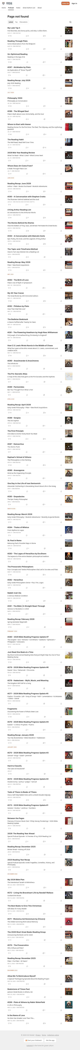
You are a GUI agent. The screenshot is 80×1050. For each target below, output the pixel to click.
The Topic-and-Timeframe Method (23, 249)
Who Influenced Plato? (16, 948)
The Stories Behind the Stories (21, 223)
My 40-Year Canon (16, 293)
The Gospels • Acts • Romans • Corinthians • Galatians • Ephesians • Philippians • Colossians (32, 641)
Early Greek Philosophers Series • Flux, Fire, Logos (25, 583)
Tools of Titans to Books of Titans (22, 792)
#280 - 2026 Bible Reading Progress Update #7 (28, 637)
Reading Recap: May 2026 (19, 262)
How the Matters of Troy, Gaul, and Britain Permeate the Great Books (32, 226)
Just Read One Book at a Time (20, 652)
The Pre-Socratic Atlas (17, 374)
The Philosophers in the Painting (19, 460)
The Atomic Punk (14, 447)
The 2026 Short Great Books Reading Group (27, 932)
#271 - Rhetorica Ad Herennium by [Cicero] (26, 919)
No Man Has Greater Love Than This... (21, 1018)
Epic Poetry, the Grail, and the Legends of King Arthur (27, 239)
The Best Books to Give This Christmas (25, 906)
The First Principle (16, 431)
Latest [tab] (11, 22)
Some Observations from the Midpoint (21, 44)
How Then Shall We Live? (16, 309)
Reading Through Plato (18, 41)
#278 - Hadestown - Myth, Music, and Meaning (28, 680)
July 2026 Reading (14, 83)
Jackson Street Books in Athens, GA (20, 992)
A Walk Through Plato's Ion (17, 168)
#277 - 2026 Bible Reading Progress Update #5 (28, 694)
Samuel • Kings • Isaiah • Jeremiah (20, 755)
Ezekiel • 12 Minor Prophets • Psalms (21, 725)
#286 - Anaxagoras (16, 470)
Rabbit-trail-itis (14, 593)
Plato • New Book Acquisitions (18, 265)
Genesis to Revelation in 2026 (18, 609)
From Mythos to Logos (16, 530)
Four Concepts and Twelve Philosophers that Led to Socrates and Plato (33, 569)
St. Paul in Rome (14, 540)
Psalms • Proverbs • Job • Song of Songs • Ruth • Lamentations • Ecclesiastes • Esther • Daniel (35, 697)
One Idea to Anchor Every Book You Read (22, 434)
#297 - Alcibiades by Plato (19, 67)
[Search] (70, 22)
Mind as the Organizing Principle (19, 473)
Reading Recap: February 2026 (21, 619)
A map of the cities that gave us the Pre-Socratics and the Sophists (31, 377)
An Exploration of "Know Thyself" (19, 70)
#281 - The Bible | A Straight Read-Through (26, 606)
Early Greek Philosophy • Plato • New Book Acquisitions (27, 407)
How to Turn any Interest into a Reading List (23, 252)
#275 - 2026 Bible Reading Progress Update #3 (28, 753)
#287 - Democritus (16, 444)
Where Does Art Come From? (20, 166)
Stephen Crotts (29, 202)
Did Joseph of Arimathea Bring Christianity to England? (27, 335)
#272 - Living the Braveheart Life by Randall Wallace (30, 893)
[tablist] (18, 22)
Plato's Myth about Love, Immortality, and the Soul (26, 114)
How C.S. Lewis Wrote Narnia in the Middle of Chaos (30, 345)
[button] (3, 7)
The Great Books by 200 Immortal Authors (23, 296)
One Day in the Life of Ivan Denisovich (24, 483)
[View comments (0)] (27, 62)
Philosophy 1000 (15, 98)
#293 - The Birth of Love (18, 280)
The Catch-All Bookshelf (16, 769)
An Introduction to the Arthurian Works (22, 212)
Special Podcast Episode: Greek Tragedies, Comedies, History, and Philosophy (31, 863)
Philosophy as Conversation (17, 101)
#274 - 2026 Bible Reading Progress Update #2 (28, 779)
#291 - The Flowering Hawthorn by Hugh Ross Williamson (33, 332)
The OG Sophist (13, 420)
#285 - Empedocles (16, 496)
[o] (68, 30)
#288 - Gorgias (14, 418)
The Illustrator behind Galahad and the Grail (23, 199)
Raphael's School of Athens (19, 457)
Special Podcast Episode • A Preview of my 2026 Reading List (29, 836)
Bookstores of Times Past (19, 989)
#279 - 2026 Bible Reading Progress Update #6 (28, 667)
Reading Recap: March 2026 (20, 514)
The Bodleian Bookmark (18, 319)
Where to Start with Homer (19, 124)
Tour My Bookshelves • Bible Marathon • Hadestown (26, 738)
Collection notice (53, 1035)
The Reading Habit (16, 140)
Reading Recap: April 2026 (19, 405)
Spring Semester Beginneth (17, 622)
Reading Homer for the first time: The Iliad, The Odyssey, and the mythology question (35, 128)
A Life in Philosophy (15, 1005)
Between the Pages (16, 818)
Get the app (50, 1040)
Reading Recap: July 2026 (19, 80)
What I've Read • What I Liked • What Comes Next (25, 155)
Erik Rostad (17, 33)
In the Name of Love (16, 1015)
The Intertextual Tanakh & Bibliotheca (21, 882)
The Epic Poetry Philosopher (18, 499)
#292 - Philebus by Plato (18, 306)
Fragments (12, 709)
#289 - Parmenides (16, 387)
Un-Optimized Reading (18, 54)
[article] (40, 32)
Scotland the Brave (14, 895)
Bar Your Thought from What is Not (20, 390)
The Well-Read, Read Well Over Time (21, 142)
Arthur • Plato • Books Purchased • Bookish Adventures (27, 186)
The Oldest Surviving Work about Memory (23, 922)
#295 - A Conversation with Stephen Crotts (27, 197)
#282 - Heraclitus (15, 580)
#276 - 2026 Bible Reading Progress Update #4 (28, 722)
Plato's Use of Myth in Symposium (20, 283)
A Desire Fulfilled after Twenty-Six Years (22, 322)
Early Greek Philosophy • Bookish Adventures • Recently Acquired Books (33, 517)
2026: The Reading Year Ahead (21, 833)
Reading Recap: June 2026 (19, 183)
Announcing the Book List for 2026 (20, 935)
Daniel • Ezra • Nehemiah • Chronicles (21, 670)
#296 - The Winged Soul (18, 111)
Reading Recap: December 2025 (22, 847)
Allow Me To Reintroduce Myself (22, 976)
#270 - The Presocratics (18, 945)
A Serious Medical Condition (18, 596)
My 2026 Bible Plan (16, 880)
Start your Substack (34, 1040)
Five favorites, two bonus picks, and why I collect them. (27, 31)
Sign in (74, 3)
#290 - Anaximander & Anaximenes (23, 361)
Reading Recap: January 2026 (21, 735)
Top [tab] (16, 22)
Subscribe (65, 3)
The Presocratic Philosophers (20, 567)
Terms (44, 1035)
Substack (30, 1046)
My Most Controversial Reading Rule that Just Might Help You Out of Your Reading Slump (34, 656)
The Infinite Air (13, 363)
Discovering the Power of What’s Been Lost (23, 711)
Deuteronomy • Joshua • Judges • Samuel (22, 782)
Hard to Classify (15, 766)
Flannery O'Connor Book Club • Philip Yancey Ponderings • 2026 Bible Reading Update (33, 822)
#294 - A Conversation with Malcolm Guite (26, 236)
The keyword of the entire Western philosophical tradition (28, 556)
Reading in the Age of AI (16, 57)
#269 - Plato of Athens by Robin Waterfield (26, 1002)
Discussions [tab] (23, 22)
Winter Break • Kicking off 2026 (19, 849)
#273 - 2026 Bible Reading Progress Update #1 (28, 805)
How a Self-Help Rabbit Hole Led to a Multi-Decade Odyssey (29, 795)
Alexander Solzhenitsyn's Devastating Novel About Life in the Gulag (32, 486)
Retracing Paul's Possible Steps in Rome (22, 543)
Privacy (38, 1035)
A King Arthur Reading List (19, 210)
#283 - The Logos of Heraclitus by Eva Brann (27, 554)
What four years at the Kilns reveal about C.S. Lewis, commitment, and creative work (33, 349)
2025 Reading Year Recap (19, 860)
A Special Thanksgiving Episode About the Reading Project (28, 979)
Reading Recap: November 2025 (22, 958)
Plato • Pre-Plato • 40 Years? (17, 961)
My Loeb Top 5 (14, 28)
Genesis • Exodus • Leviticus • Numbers (22, 808)
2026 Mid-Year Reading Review (21, 153)
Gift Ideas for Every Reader (17, 909)
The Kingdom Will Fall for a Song (19, 683)
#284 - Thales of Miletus (18, 527)
